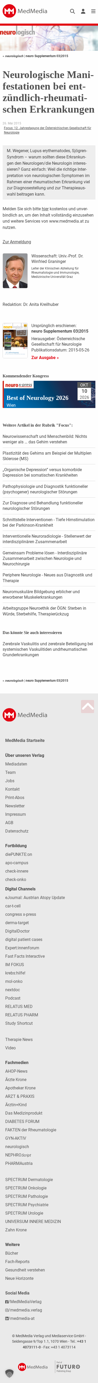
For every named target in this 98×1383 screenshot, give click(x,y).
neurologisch (17, 1146)
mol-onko (13, 981)
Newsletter (15, 805)
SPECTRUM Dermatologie (29, 1179)
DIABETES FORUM (22, 1121)
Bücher (11, 1253)
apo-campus (16, 862)
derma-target (17, 922)
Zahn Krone (16, 1229)
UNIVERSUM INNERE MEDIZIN (33, 1221)
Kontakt (12, 789)
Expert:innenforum (22, 947)
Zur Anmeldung (17, 241)
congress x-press (20, 914)
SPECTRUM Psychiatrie (26, 1204)
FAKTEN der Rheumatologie (30, 1129)
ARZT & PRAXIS (19, 1096)
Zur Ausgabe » (45, 357)
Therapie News (19, 1039)
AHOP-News (16, 1071)
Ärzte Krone (15, 1079)
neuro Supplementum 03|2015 (47, 56)
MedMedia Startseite (25, 740)
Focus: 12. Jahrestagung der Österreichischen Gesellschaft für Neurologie (47, 130)
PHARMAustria (19, 1163)
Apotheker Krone (20, 1088)
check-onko (15, 879)
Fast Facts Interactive (25, 956)
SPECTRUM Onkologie (26, 1188)
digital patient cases (23, 939)
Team (10, 772)
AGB (9, 822)
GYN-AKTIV (15, 1138)
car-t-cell (13, 905)
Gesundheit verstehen (25, 1270)
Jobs (9, 780)
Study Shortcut (19, 1023)
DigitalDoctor (17, 931)
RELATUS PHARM (21, 1014)
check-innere (16, 871)
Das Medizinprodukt (23, 1113)
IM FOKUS (14, 964)
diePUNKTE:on (18, 854)
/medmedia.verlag (25, 1310)
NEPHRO (18, 1155)
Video (10, 1047)
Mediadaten (16, 764)
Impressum (15, 814)
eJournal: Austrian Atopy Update (35, 897)
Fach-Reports (17, 1261)
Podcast (12, 998)
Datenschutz (16, 831)
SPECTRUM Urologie (24, 1213)
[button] (9, 1373)
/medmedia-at (21, 1318)
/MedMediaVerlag (25, 1301)
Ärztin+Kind (16, 1104)
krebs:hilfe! (15, 973)
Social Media (17, 1293)
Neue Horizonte (19, 1278)
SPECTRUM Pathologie (26, 1196)
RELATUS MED (19, 1006)
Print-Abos (14, 797)
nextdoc (12, 989)
